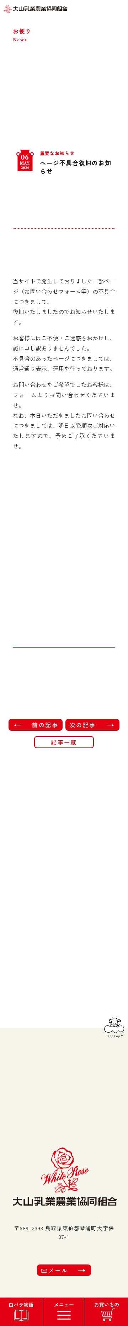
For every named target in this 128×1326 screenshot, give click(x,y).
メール (58, 1270)
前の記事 (45, 724)
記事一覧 (64, 742)
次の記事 (83, 724)
